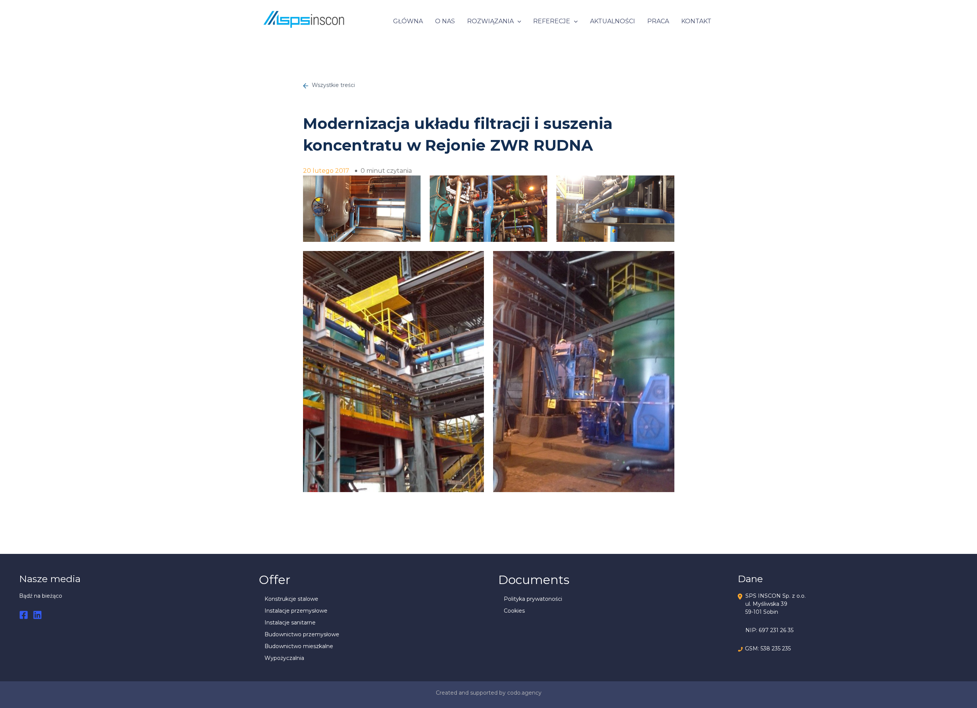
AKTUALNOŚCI (612, 21)
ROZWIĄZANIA (490, 21)
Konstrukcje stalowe (291, 598)
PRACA (658, 21)
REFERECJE (551, 21)
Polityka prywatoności (533, 598)
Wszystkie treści (332, 85)
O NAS (445, 21)
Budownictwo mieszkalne (298, 646)
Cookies (514, 610)
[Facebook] (23, 615)
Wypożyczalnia (284, 658)
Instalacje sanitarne (290, 622)
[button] (517, 21)
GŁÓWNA (408, 21)
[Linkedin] (37, 615)
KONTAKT (696, 21)
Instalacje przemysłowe (295, 610)
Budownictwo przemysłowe (301, 634)
